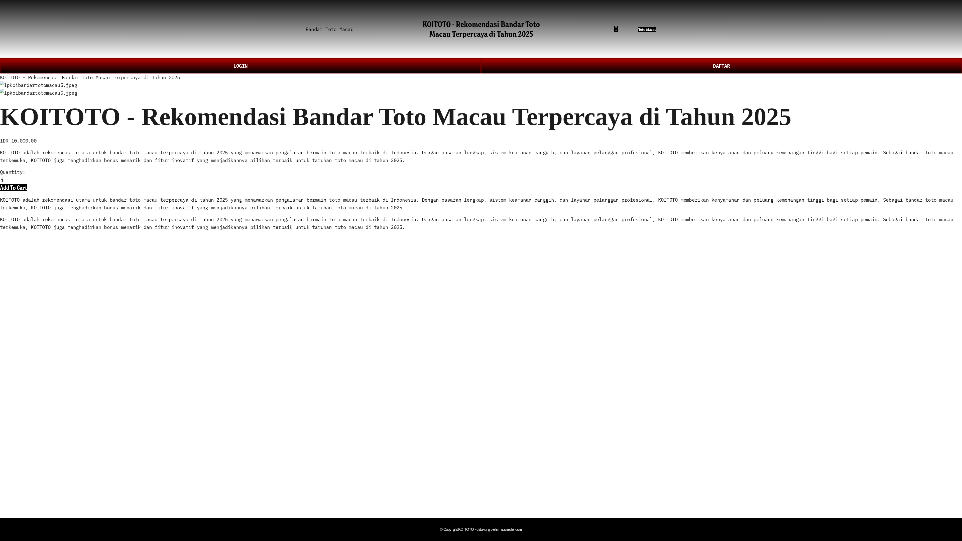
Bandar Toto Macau (329, 29)
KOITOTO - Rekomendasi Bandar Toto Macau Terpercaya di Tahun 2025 (481, 29)
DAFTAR (721, 65)
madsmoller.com (509, 529)
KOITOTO (10, 152)
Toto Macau (647, 29)
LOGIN (240, 65)
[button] (13, 187)
